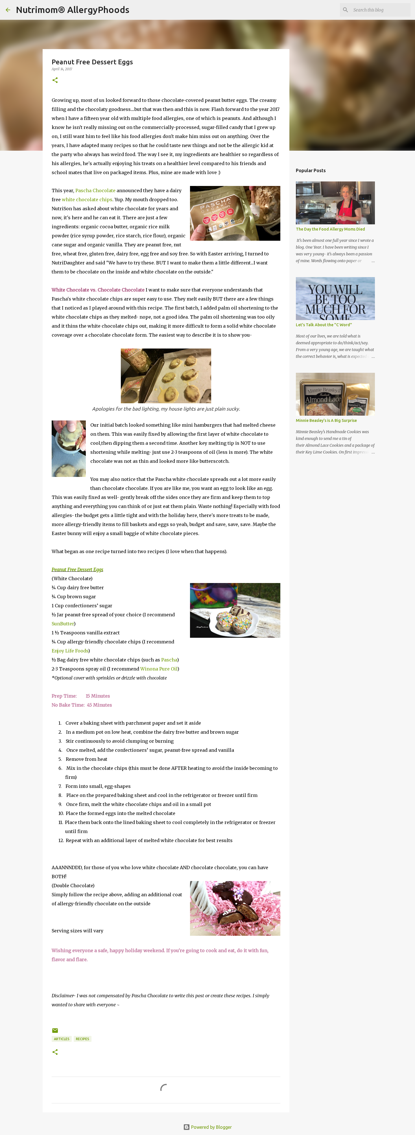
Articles (61, 1039)
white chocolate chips (87, 199)
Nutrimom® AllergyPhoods (72, 10)
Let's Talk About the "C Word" (324, 325)
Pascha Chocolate (95, 190)
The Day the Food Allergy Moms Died (330, 229)
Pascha (169, 660)
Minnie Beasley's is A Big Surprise (326, 420)
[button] (55, 80)
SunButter (63, 623)
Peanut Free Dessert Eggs (77, 569)
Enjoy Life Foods (70, 651)
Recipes (82, 1039)
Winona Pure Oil (158, 669)
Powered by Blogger (211, 1127)
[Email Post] (55, 1033)
